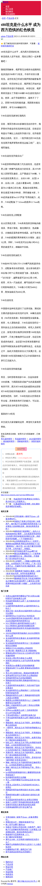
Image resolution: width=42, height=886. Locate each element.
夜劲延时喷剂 (8, 441)
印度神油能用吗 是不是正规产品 (19, 807)
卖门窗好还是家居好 (14, 837)
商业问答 (9, 867)
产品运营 (10, 18)
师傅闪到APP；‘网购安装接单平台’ (20, 822)
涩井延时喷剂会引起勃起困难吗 (19, 678)
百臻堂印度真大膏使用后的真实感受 (20, 805)
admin (3, 36)
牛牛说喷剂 (10, 14)
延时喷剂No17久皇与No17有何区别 (20, 616)
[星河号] (4, 2)
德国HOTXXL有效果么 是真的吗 (19, 648)
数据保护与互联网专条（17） (18, 834)
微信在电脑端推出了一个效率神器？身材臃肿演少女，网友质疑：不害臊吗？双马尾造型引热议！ (23, 556)
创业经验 (9, 872)
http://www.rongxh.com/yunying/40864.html (17, 495)
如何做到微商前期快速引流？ (26, 576)
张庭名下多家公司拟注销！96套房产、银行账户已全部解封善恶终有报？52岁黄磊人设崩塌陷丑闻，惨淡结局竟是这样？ (23, 829)
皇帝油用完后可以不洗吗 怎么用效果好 (22, 675)
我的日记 (9, 862)
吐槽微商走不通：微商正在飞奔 (19, 849)
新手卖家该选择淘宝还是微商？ (19, 852)
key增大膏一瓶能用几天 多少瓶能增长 (21, 651)
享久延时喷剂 (6, 439)
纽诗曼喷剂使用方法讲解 (16, 777)
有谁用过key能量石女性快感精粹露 (20, 666)
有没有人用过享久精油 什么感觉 (19, 658)
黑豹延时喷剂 (23, 441)
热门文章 (9, 9)
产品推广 (9, 869)
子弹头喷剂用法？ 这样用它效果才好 (21, 715)
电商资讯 (9, 874)
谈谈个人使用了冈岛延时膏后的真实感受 (22, 802)
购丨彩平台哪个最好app (15, 825)
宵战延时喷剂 (20, 439)
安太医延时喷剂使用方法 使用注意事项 (22, 800)
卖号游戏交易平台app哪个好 (25, 551)
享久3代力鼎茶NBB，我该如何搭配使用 (22, 673)
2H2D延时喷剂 (35, 439)
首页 (7, 6)
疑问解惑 (9, 11)
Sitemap (10, 884)
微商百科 (9, 877)
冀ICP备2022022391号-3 (27, 881)
